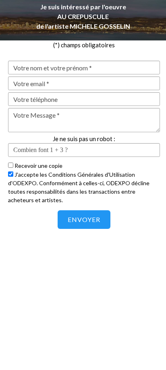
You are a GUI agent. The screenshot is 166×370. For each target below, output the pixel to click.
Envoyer (84, 219)
